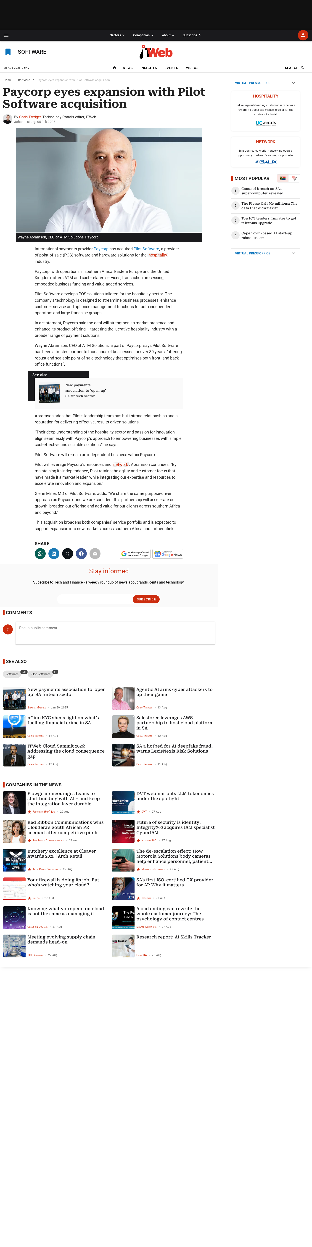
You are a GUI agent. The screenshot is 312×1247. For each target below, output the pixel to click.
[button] (6, 35)
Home (8, 80)
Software (24, 80)
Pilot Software (146, 248)
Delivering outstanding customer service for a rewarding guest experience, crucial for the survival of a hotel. (266, 110)
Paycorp (101, 248)
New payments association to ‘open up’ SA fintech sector (85, 390)
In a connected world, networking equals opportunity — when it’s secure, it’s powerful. (265, 153)
